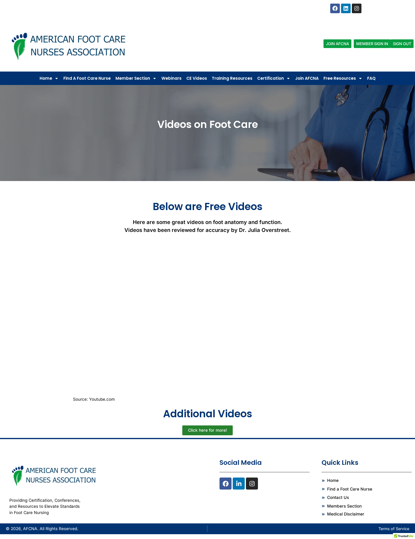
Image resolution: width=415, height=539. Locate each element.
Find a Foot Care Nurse (87, 78)
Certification (270, 78)
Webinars (171, 78)
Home (46, 78)
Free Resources (339, 78)
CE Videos (196, 78)
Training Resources (232, 78)
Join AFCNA (307, 78)
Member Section (133, 78)
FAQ (371, 78)
